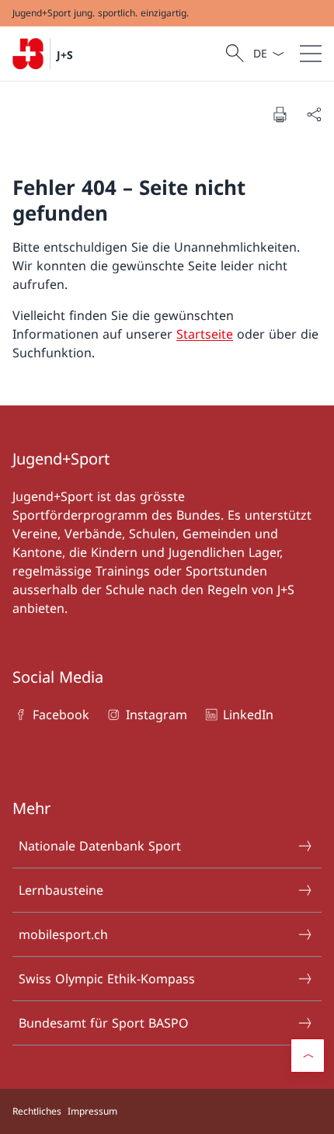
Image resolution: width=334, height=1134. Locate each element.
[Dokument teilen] (314, 114)
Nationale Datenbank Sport (100, 845)
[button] (308, 1055)
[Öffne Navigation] (310, 53)
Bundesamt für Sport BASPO (104, 1022)
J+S (65, 54)
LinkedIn (248, 714)
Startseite (204, 334)
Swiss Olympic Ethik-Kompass (107, 978)
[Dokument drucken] (280, 114)
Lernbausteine (61, 890)
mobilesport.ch (63, 934)
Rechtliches (36, 1111)
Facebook (61, 714)
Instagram (156, 714)
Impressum (92, 1111)
